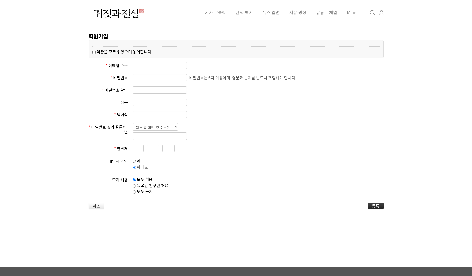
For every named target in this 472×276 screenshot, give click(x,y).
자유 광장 (297, 12)
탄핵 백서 (244, 12)
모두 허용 (144, 179)
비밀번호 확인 (115, 89)
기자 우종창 (215, 12)
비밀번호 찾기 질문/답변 (108, 129)
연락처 (121, 148)
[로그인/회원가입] (381, 12)
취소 (96, 206)
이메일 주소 (117, 65)
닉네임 (121, 114)
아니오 (142, 166)
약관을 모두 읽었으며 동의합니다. (124, 51)
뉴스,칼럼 (271, 12)
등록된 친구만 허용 (152, 185)
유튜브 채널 (326, 12)
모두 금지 (144, 191)
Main (351, 12)
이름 (124, 102)
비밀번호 (119, 77)
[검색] (372, 12)
